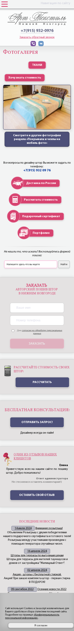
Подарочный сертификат (41, 216)
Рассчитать (42, 382)
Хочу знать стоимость (24, 77)
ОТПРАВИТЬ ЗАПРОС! (37, 422)
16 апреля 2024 (37, 551)
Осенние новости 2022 (51, 589)
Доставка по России (41, 183)
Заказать (37, 343)
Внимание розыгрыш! (49, 528)
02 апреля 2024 (37, 570)
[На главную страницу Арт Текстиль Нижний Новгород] (37, 18)
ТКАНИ (37, 65)
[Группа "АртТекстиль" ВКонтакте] (41, 45)
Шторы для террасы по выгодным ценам (37, 555)
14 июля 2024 (23, 528)
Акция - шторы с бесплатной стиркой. (37, 574)
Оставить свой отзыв (37, 495)
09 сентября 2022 (22, 589)
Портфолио (41, 233)
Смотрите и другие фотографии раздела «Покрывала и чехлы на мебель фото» (37, 139)
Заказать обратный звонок (37, 37)
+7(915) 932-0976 (37, 31)
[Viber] (33, 45)
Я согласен (40, 625)
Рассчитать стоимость (41, 199)
